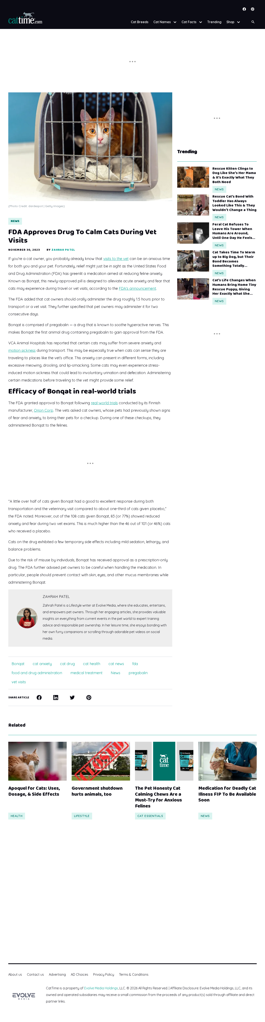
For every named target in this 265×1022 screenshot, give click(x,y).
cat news (116, 663)
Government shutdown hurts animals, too (97, 792)
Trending (214, 22)
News (15, 221)
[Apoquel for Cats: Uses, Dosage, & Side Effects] (37, 761)
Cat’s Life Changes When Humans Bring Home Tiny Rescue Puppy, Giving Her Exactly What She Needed (234, 287)
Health (17, 816)
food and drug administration (37, 672)
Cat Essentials (150, 816)
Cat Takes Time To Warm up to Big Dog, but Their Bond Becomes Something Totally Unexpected (233, 259)
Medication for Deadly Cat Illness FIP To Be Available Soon (227, 794)
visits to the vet (116, 258)
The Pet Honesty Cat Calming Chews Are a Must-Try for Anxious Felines (158, 797)
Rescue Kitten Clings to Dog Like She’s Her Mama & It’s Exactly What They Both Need (234, 175)
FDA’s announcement (137, 288)
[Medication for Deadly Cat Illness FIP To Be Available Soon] (227, 761)
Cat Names (162, 22)
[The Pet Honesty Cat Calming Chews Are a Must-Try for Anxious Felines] (164, 761)
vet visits (19, 682)
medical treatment (86, 672)
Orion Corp (43, 410)
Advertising (57, 974)
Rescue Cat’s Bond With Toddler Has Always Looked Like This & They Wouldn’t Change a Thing (234, 203)
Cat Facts (189, 22)
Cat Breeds (139, 22)
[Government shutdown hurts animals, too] (101, 761)
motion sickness (22, 350)
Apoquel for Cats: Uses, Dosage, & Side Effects (34, 792)
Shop (230, 22)
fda (135, 663)
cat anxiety (42, 663)
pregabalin (138, 672)
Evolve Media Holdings (101, 988)
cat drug (67, 663)
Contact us (35, 974)
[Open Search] (253, 22)
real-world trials (104, 403)
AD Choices (79, 974)
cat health (91, 663)
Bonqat (18, 663)
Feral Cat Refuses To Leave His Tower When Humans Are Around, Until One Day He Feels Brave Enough (232, 231)
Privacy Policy (103, 974)
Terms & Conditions (133, 974)
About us (15, 974)
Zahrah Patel (63, 250)
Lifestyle (82, 816)
